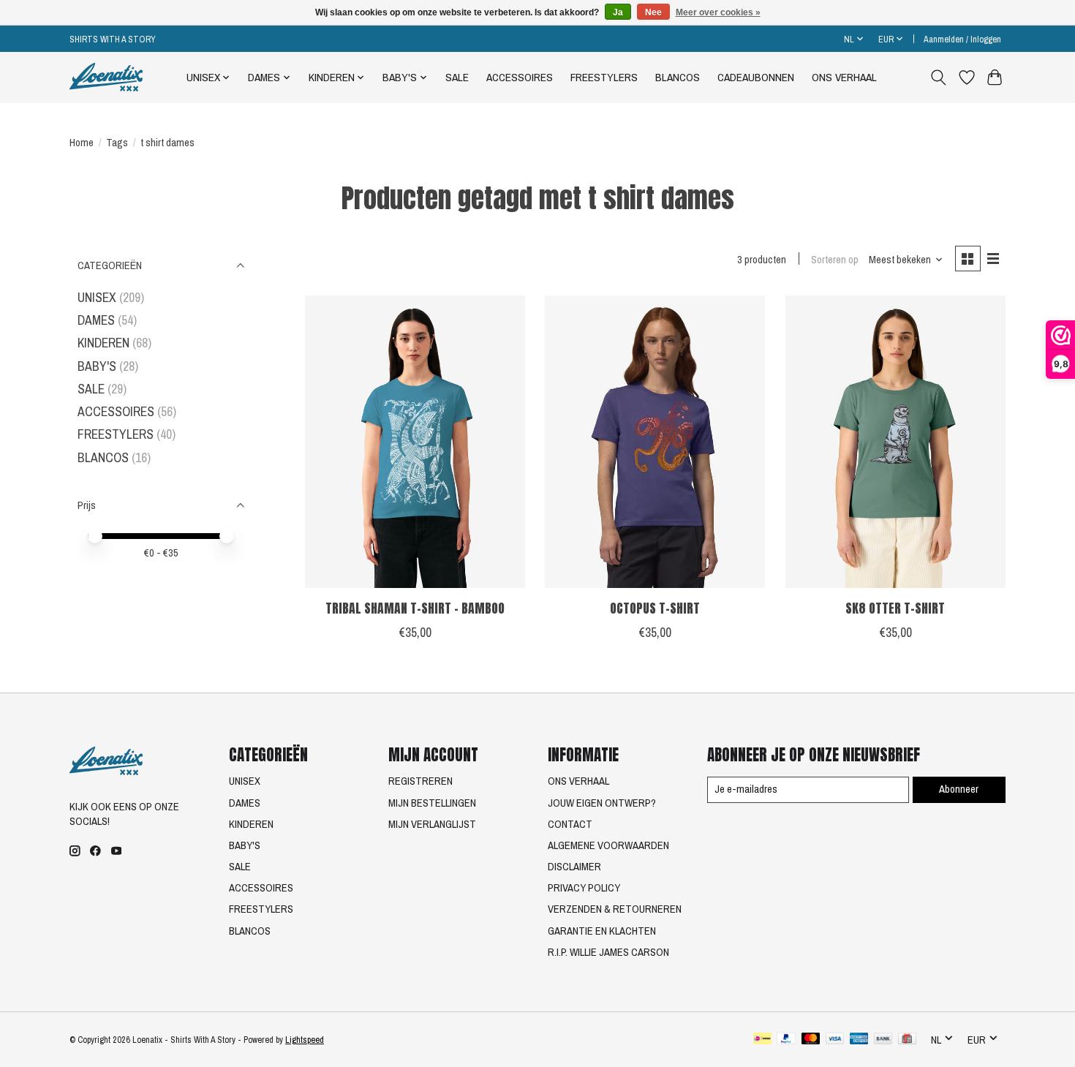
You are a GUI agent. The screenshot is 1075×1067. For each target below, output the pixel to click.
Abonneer (958, 789)
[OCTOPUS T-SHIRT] (655, 441)
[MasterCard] (811, 1040)
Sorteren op (835, 259)
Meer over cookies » (718, 12)
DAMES (96, 320)
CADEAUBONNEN (755, 77)
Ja (618, 12)
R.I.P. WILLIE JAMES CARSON (608, 952)
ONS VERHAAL (844, 77)
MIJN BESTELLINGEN (432, 803)
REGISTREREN (420, 781)
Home (81, 142)
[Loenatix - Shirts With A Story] (106, 77)
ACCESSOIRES (519, 77)
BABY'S (97, 366)
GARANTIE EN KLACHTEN (602, 931)
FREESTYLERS (604, 77)
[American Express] (859, 1040)
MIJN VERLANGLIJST (432, 824)
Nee (653, 12)
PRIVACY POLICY (584, 888)
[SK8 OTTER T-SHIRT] (895, 441)
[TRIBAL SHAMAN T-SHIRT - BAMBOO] (415, 441)
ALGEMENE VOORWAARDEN (608, 845)
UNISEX (97, 297)
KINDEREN (103, 342)
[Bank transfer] (883, 1040)
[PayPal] (786, 1040)
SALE (457, 77)
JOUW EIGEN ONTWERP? (602, 803)
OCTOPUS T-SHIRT (655, 608)
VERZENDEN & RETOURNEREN (615, 909)
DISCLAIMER (574, 866)
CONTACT (570, 824)
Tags (117, 142)
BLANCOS (677, 77)
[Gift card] (907, 1040)
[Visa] (835, 1040)
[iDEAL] (762, 1040)
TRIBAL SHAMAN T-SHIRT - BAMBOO (415, 608)
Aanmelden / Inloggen (962, 39)
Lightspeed (304, 1039)
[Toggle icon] (938, 77)
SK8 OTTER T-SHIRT (895, 608)
